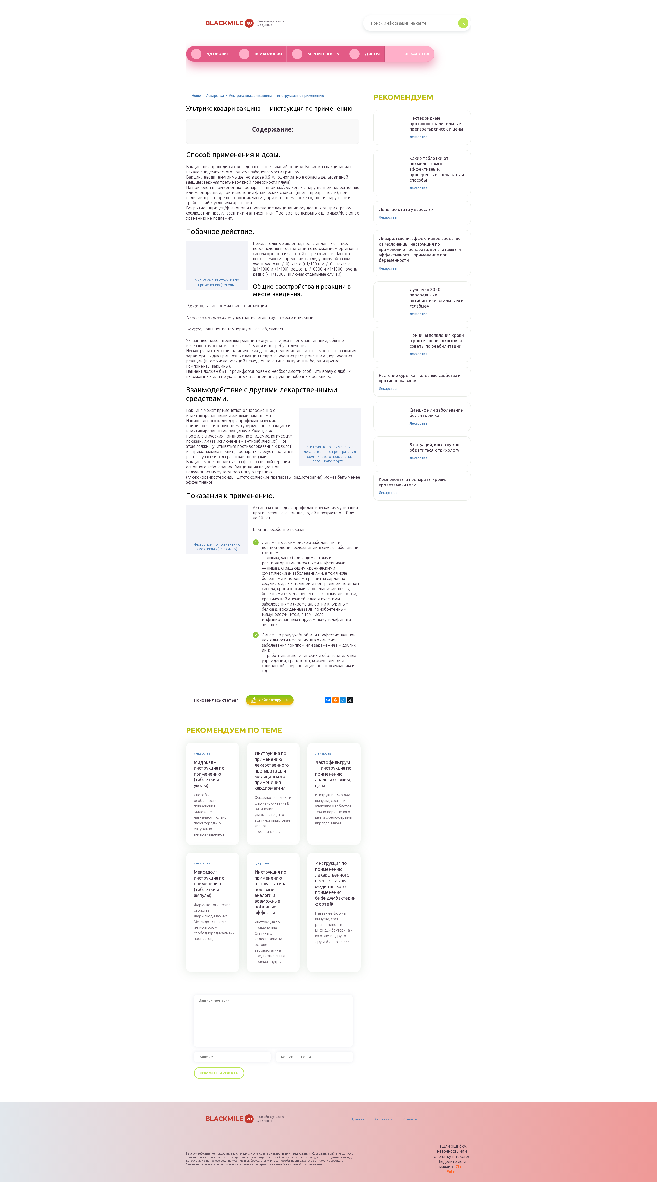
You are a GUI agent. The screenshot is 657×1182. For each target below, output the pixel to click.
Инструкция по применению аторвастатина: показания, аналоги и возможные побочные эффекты (271, 892)
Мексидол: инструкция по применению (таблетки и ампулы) (209, 883)
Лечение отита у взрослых (406, 209)
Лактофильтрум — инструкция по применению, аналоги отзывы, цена (333, 774)
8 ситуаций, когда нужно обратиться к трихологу (434, 447)
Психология (268, 54)
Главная (358, 1119)
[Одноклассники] (335, 700)
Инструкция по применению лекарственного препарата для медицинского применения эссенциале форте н (330, 454)
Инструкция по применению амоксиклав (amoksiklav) (217, 546)
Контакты (410, 1119)
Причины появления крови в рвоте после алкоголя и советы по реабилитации (437, 341)
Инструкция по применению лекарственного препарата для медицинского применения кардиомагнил (272, 770)
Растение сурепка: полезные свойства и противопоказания (420, 378)
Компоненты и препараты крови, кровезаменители (412, 482)
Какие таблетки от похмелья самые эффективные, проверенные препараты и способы (437, 169)
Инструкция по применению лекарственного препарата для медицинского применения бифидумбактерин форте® (334, 883)
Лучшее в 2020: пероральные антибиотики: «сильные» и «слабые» (437, 297)
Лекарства (417, 54)
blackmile (228, 23)
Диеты (372, 54)
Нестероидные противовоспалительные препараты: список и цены (436, 124)
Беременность (323, 54)
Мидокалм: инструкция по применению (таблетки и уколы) (209, 774)
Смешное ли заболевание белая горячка (436, 412)
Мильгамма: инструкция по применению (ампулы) (217, 282)
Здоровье (218, 54)
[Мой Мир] (343, 700)
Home (196, 96)
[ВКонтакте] (328, 700)
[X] (350, 700)
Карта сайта (383, 1119)
